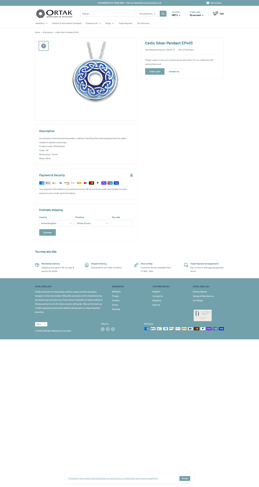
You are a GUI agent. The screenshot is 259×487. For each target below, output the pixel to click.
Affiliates (116, 291)
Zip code (116, 217)
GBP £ (39, 324)
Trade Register (126, 23)
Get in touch (216, 3)
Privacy (115, 296)
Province (80, 217)
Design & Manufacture (203, 296)
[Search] (163, 14)
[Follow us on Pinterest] (113, 329)
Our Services (143, 23)
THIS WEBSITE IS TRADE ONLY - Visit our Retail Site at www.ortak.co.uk (129, 3)
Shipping (156, 300)
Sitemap (116, 309)
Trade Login (154, 71)
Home (37, 32)
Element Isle (92, 23)
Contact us (174, 71)
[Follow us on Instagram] (108, 329)
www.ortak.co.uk (153, 64)
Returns (156, 304)
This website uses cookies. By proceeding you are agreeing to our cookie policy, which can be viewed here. (113, 478)
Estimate (47, 232)
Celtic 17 (170, 49)
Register (156, 291)
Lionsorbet (66, 331)
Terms (115, 304)
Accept (185, 478)
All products (48, 32)
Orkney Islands (200, 291)
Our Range (198, 300)
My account (195, 15)
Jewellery (40, 23)
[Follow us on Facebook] (103, 329)
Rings (108, 23)
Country (43, 217)
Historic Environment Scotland (66, 23)
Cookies (116, 300)
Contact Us (157, 296)
